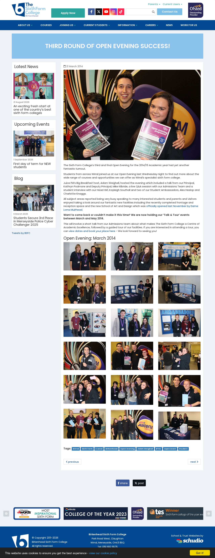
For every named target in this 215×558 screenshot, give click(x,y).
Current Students (96, 25)
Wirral (76, 448)
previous (73, 461)
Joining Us (66, 25)
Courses (46, 25)
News (169, 25)
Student (183, 448)
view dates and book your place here (92, 231)
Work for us (189, 25)
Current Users (172, 4)
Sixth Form (87, 448)
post (140, 483)
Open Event (170, 448)
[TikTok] (121, 11)
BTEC (158, 448)
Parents (153, 4)
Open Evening (127, 448)
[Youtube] (106, 11)
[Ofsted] (137, 513)
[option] (37, 513)
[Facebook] (91, 11)
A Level (98, 448)
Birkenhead (111, 448)
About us (24, 25)
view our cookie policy (103, 553)
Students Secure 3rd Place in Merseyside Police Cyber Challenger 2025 (33, 221)
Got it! (200, 553)
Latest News (26, 66)
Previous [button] (6, 513)
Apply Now (68, 13)
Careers (150, 25)
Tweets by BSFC (21, 233)
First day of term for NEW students (32, 165)
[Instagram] (113, 11)
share (123, 483)
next (193, 461)
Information (126, 25)
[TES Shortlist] (177, 513)
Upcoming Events (31, 124)
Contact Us (170, 12)
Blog (18, 178)
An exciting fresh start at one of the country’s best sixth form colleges (32, 109)
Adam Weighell (145, 448)
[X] (98, 11)
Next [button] (209, 513)
